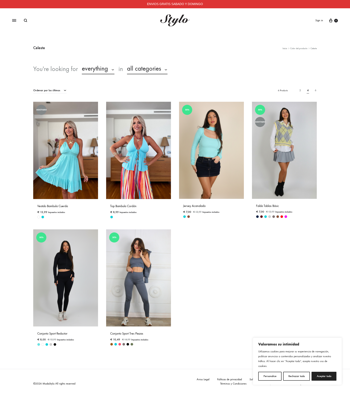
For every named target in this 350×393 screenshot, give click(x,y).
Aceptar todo (324, 376)
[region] (297, 361)
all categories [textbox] (144, 68)
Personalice (270, 376)
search (182, 69)
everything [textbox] (95, 68)
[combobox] (98, 69)
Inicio (285, 48)
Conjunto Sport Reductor (52, 333)
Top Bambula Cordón (123, 206)
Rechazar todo (296, 376)
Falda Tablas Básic (267, 206)
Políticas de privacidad (229, 379)
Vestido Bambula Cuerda (52, 206)
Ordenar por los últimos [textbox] (46, 90)
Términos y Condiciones (233, 383)
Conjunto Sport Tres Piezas (126, 333)
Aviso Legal (203, 379)
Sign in (319, 20)
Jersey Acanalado (194, 206)
